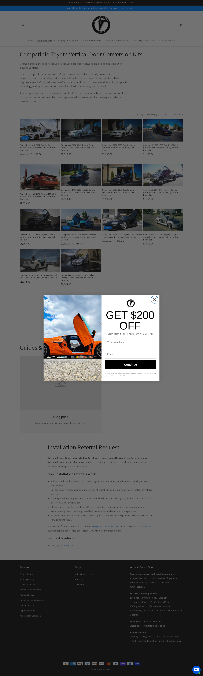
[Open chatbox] (196, 670)
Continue (130, 364)
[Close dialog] (154, 299)
